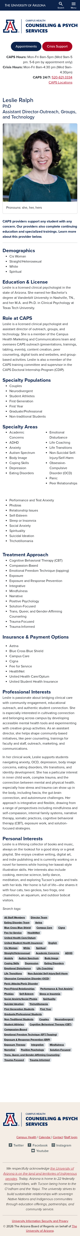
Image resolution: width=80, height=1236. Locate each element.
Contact (58, 1137)
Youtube (42, 1151)
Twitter (18, 1145)
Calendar (45, 1137)
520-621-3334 (62, 77)
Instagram (63, 1145)
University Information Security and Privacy (40, 1221)
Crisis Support (57, 46)
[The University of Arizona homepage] (25, 5)
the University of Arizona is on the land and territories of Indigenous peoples (40, 1173)
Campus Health (26, 1137)
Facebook (40, 1145)
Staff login (70, 1137)
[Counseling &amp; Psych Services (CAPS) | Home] (40, 26)
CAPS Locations (60, 82)
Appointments (26, 46)
